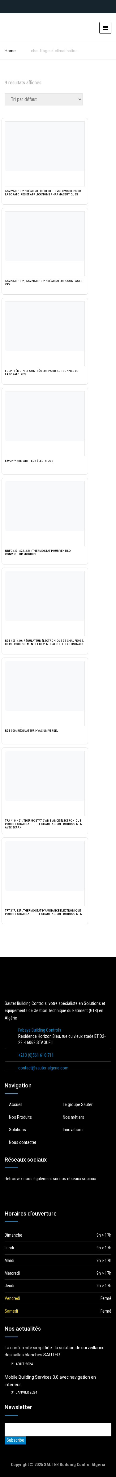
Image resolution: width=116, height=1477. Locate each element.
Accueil (15, 1104)
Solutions (17, 1129)
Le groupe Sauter (77, 1104)
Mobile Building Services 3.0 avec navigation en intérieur (50, 1381)
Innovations (73, 1129)
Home (10, 50)
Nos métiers (73, 1117)
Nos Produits (20, 1117)
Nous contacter (22, 1142)
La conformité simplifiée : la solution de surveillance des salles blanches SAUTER (55, 1351)
